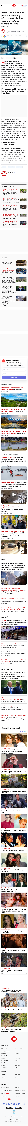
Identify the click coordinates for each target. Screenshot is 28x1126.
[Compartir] (2, 58)
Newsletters (5, 1099)
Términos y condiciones (6, 1090)
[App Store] (9, 1107)
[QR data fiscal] (14, 1113)
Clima (3, 10)
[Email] (14, 172)
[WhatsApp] (19, 1104)
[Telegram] (21, 1104)
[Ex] (9, 1104)
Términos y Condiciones (17, 1116)
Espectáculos (4, 1055)
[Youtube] (11, 1104)
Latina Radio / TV (19, 1074)
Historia (3, 1058)
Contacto (17, 1087)
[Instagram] (6, 1104)
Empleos (17, 1096)
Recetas (3, 1065)
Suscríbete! (14, 377)
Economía (4, 617)
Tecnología (17, 1065)
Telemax (17, 1077)
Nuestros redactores (6, 1096)
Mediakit (5, 1093)
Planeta (16, 1060)
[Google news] (24, 1104)
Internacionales (7, 669)
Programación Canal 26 (20, 1093)
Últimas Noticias (5, 1048)
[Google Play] (18, 1107)
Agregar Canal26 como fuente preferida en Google (14, 36)
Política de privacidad (20, 1090)
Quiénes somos (5, 1087)
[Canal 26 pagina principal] (14, 7)
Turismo (16, 1067)
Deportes (3, 1053)
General (16, 1055)
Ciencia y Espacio (5, 1051)
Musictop (3, 1080)
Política (4, 560)
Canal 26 (10, 30)
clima (10, 62)
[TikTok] (16, 1104)
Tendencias (4, 1067)
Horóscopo (17, 1058)
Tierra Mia (3, 1077)
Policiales (3, 1062)
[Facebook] (4, 1104)
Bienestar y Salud (19, 1048)
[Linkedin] (14, 1104)
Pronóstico (11, 167)
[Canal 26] (14, 1039)
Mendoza (19, 167)
